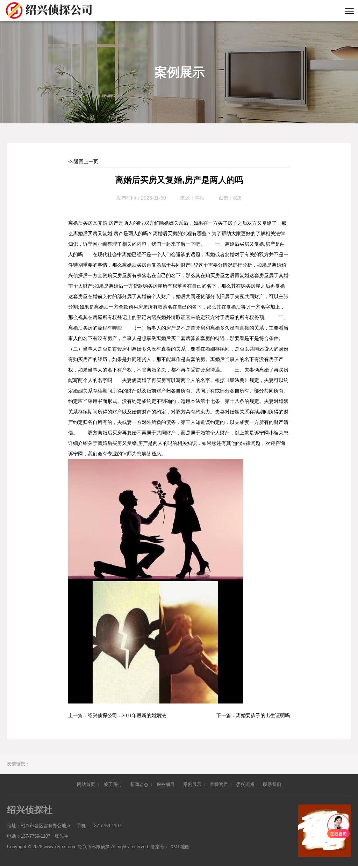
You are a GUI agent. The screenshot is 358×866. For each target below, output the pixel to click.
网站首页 (86, 784)
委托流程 (245, 784)
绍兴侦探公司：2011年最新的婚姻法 (127, 715)
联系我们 (272, 784)
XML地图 (179, 846)
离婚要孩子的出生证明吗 (263, 715)
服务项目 (166, 784)
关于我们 (112, 784)
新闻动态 (139, 784)
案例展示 (192, 784)
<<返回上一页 (83, 161)
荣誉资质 (219, 784)
